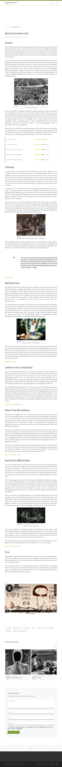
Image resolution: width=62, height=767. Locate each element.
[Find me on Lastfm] (47, 764)
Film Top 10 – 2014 (36, 677)
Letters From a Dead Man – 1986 (13, 404)
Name (10, 712)
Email (10, 717)
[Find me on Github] (42, 764)
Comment (11, 701)
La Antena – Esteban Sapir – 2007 (14, 677)
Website (11, 723)
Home (6, 27)
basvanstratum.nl (13, 764)
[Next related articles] (55, 645)
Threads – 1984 (9, 277)
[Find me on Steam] (56, 764)
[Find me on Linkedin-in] (49, 764)
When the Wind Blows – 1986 (12, 454)
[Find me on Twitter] (44, 764)
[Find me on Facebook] (40, 764)
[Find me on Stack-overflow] (54, 764)
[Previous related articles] (52, 645)
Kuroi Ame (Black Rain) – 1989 (13, 546)
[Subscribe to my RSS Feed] (37, 764)
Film (9, 27)
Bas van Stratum (10, 37)
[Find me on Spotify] (52, 764)
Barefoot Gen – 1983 (10, 361)
